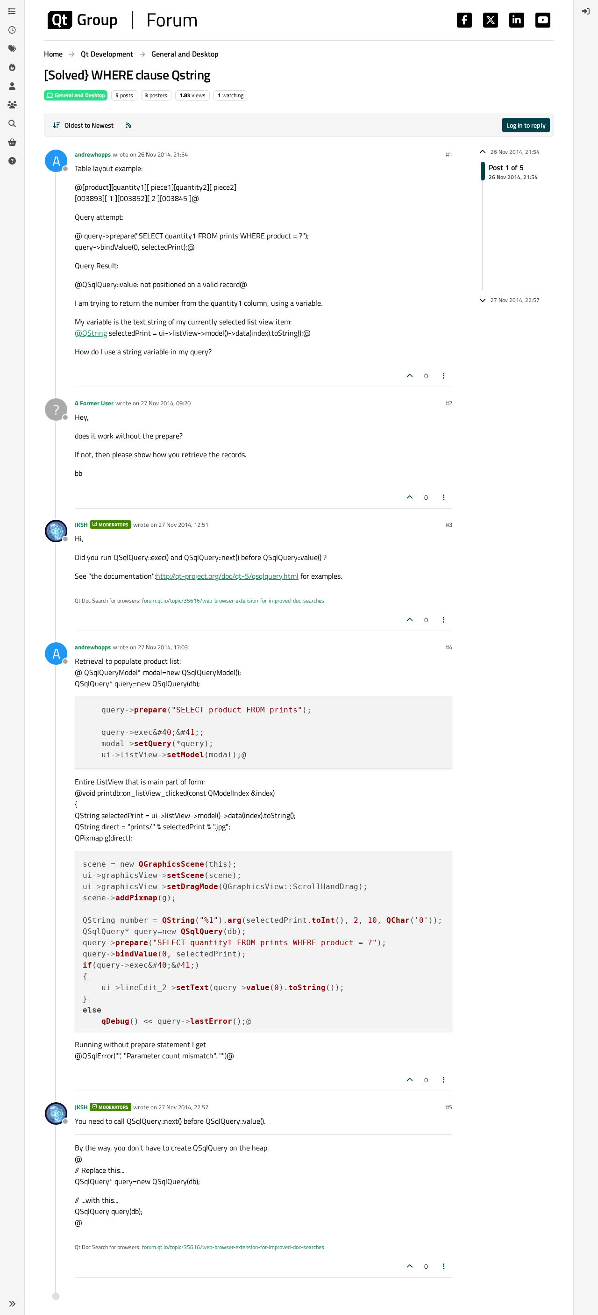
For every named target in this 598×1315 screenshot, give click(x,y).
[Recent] (12, 29)
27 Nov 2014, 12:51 (183, 524)
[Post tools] (444, 375)
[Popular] (12, 67)
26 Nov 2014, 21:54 (163, 154)
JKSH (81, 524)
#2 (449, 403)
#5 (449, 1107)
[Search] (12, 123)
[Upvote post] (409, 375)
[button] (12, 1303)
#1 (449, 154)
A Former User (94, 403)
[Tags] (12, 48)
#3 (449, 524)
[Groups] (12, 104)
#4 (449, 647)
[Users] (12, 86)
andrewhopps (93, 154)
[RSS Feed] (128, 125)
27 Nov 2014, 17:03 (163, 647)
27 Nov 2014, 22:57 (183, 1107)
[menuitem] (585, 11)
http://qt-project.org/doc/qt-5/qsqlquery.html (227, 576)
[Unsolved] (12, 160)
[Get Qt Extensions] (12, 142)
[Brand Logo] (122, 20)
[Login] (585, 11)
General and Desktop (79, 95)
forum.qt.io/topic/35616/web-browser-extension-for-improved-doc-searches (233, 600)
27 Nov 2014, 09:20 (166, 403)
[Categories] (12, 11)
